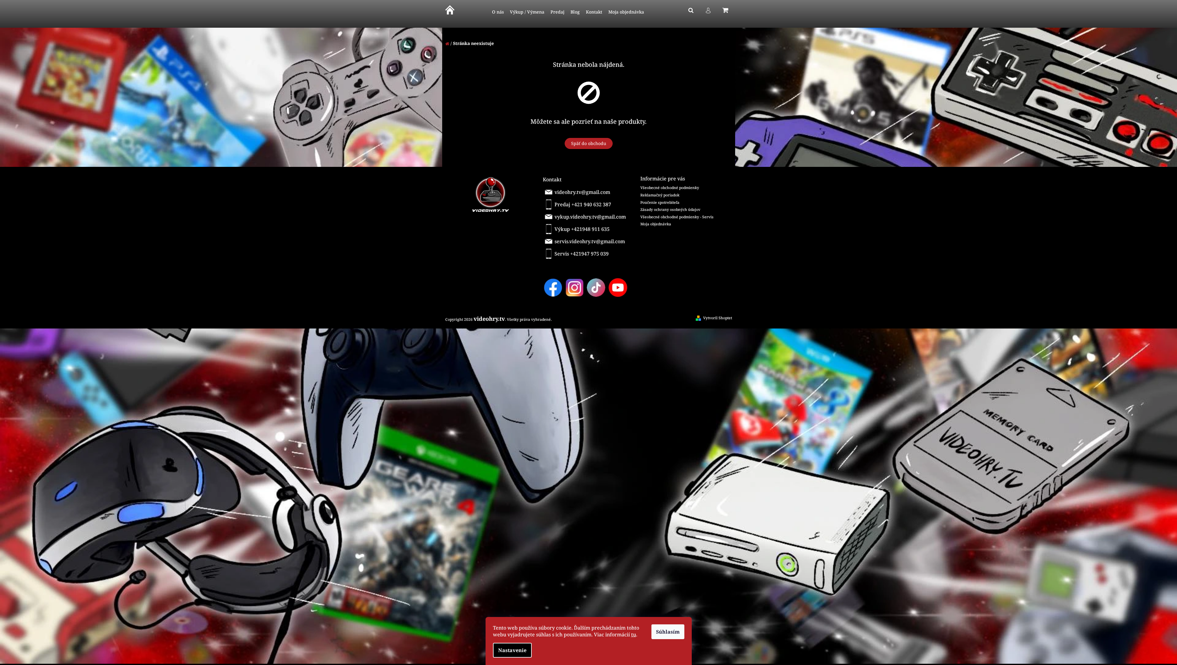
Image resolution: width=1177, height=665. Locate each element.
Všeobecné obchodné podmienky (669, 187)
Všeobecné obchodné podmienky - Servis (677, 217)
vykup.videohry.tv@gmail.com (590, 216)
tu (633, 634)
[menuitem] (498, 12)
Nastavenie (512, 650)
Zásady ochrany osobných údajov (670, 209)
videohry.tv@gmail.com (582, 192)
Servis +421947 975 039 (581, 253)
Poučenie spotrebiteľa (659, 202)
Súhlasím (668, 631)
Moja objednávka (655, 224)
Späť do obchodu (588, 143)
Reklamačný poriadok (659, 195)
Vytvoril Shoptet (717, 317)
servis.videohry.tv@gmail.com (589, 241)
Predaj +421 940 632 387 (582, 204)
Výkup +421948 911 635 (582, 229)
